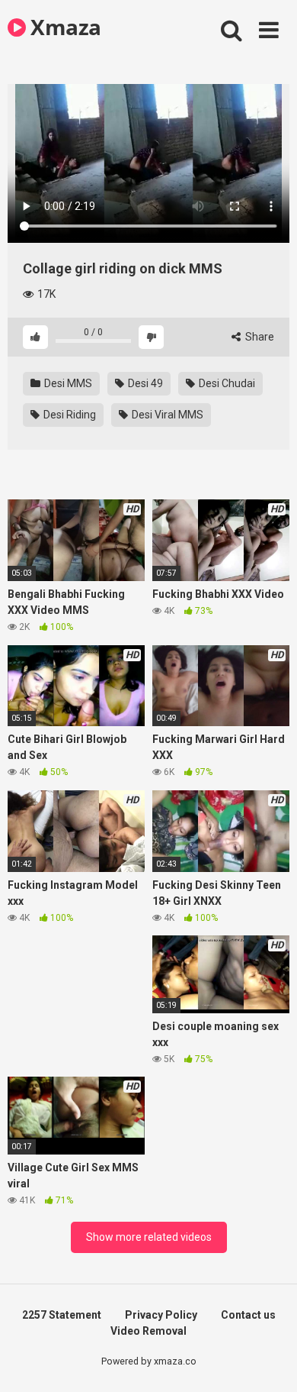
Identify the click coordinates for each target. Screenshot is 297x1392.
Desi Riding (68, 415)
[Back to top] (268, 1361)
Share (258, 337)
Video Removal (148, 1331)
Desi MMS (67, 383)
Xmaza (63, 26)
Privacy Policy (161, 1315)
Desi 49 (144, 383)
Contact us (248, 1315)
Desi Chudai (225, 383)
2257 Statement (61, 1315)
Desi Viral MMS (166, 415)
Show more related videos (149, 1237)
